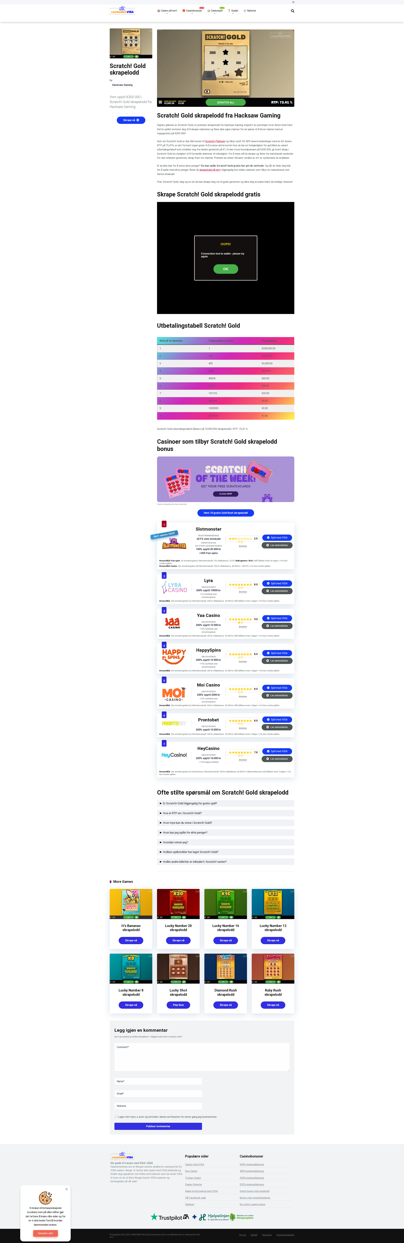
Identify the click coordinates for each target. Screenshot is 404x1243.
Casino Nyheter (193, 1184)
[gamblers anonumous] (186, 1219)
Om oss (242, 1235)
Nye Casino (191, 1171)
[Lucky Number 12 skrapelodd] (273, 918)
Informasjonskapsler (285, 1235)
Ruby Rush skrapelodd (273, 992)
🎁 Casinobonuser (192, 10)
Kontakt (254, 1235)
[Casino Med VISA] (122, 11)
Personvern (267, 1235)
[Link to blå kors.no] (194, 1219)
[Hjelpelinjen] (214, 1219)
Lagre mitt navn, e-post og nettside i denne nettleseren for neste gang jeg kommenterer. (167, 1116)
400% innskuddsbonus (252, 1171)
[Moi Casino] (174, 699)
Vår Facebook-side (195, 1197)
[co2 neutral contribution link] (242, 1217)
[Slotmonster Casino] (174, 548)
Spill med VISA (278, 537)
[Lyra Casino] (174, 592)
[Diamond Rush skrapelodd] (225, 982)
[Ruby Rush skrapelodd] (273, 982)
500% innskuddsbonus (252, 1164)
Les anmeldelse (279, 545)
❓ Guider (233, 10)
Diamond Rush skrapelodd (226, 992)
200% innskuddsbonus (252, 1184)
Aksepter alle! (45, 1233)
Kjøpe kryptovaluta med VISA (201, 1191)
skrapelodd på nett (210, 169)
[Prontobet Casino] (174, 724)
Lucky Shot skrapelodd (178, 992)
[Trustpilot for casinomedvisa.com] (166, 1219)
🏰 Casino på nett (167, 10)
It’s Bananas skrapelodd (131, 928)
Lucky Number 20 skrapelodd (178, 928)
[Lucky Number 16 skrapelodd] (225, 918)
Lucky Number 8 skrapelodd (131, 992)
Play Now (178, 1004)
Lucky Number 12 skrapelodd (273, 928)
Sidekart (189, 1204)
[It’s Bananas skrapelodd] (131, 918)
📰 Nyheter (249, 10)
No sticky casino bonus (252, 1204)
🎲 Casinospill (215, 10)
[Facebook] (293, 2)
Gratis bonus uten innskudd (254, 1191)
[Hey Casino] (174, 756)
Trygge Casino (193, 1177)
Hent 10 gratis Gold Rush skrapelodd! (226, 512)
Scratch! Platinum (215, 141)
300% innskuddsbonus (252, 1177)
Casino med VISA (194, 1164)
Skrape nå (129, 120)
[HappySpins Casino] (174, 663)
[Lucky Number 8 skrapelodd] (131, 982)
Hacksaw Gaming (122, 84)
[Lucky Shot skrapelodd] (178, 982)
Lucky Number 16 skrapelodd (225, 928)
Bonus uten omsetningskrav (255, 1197)
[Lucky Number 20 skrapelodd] (178, 918)
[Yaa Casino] (174, 627)
